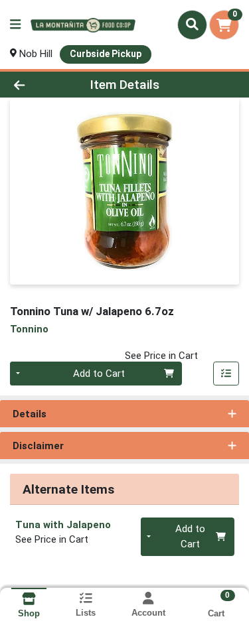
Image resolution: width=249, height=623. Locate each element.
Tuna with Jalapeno (63, 525)
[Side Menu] (15, 25)
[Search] (192, 24)
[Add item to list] (226, 373)
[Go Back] (38, 84)
